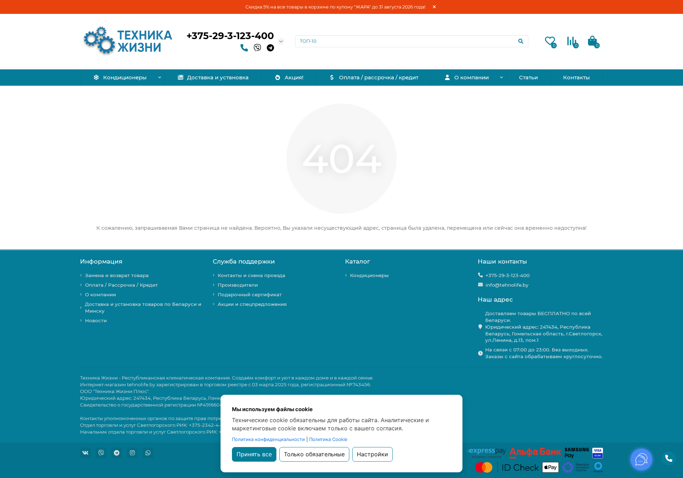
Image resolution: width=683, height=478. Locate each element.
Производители (238, 285)
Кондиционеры (125, 77)
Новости (96, 320)
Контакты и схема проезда (251, 275)
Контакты (576, 77)
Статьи (528, 77)
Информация (101, 261)
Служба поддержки (244, 261)
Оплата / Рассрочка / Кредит (121, 285)
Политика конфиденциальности (268, 439)
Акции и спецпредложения (252, 304)
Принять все (254, 454)
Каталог (357, 261)
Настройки (372, 454)
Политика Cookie (328, 439)
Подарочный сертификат (250, 294)
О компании (471, 77)
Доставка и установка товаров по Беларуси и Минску (143, 307)
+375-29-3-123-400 (230, 36)
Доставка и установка (218, 77)
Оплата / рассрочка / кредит (378, 77)
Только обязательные (314, 454)
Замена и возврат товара (117, 275)
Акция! (294, 77)
